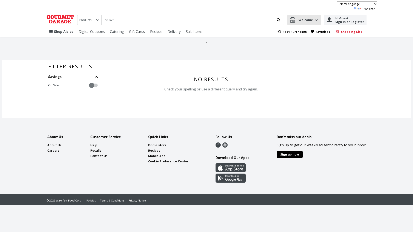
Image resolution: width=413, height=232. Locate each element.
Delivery (174, 31)
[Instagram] (225, 146)
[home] (61, 20)
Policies (91, 200)
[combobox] (89, 20)
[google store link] (231, 181)
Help (93, 145)
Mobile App (156, 156)
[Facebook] (218, 146)
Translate (368, 9)
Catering (117, 31)
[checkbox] (50, 85)
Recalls (95, 150)
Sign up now (289, 154)
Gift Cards (137, 31)
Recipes (156, 31)
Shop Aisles (63, 31)
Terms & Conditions (112, 200)
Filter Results (70, 66)
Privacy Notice (137, 200)
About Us (54, 145)
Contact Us (99, 156)
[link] (292, 32)
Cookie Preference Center (168, 161)
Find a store (157, 145)
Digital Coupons (92, 31)
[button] (316, 19)
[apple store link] (231, 171)
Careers (53, 150)
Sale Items (194, 31)
